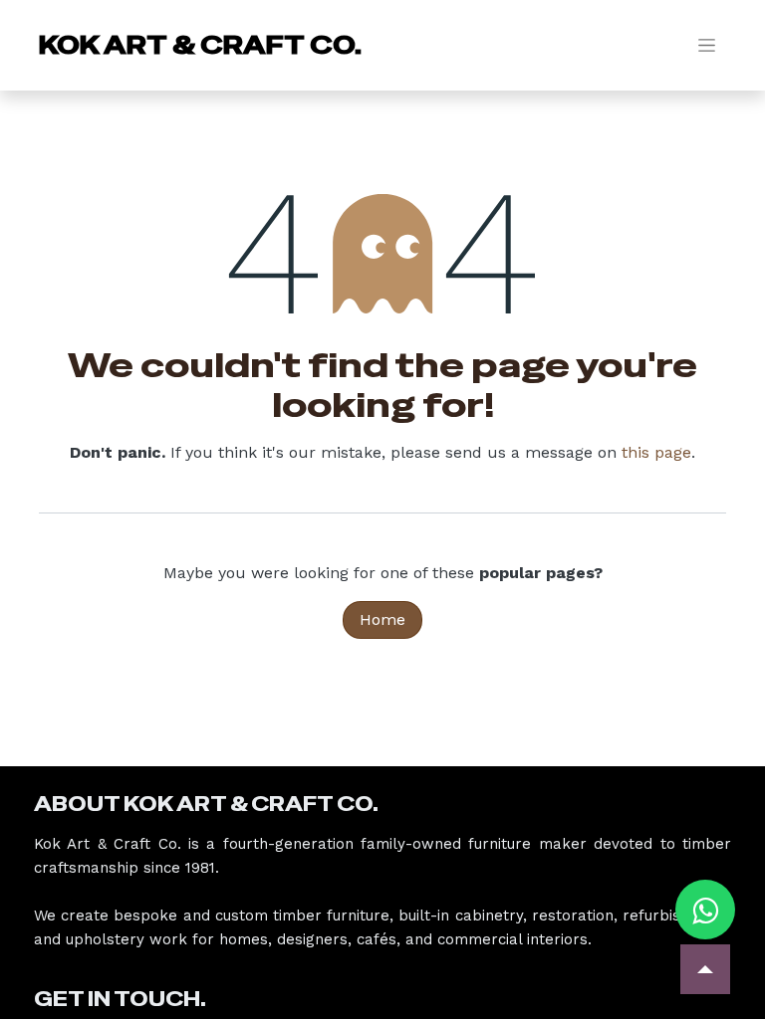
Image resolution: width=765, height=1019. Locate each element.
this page (656, 452)
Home (382, 619)
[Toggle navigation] (706, 45)
